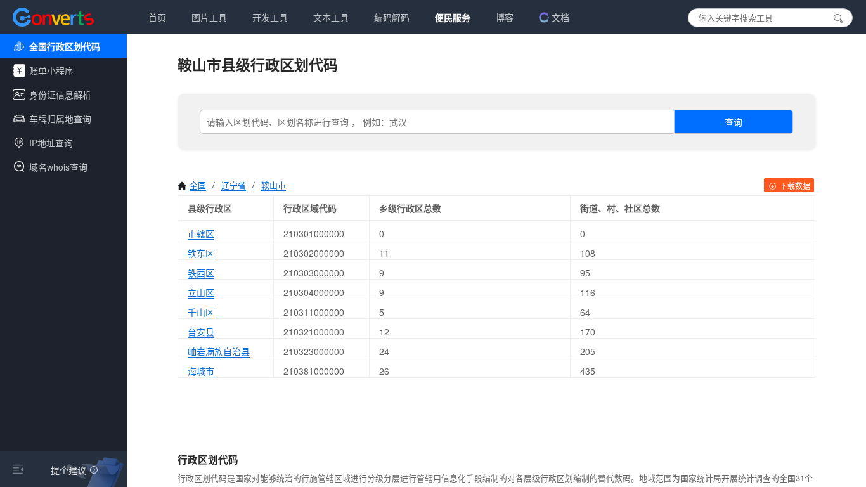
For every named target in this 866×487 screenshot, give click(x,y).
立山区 (201, 292)
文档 (560, 17)
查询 (733, 121)
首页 (157, 17)
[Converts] (53, 17)
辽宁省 (233, 185)
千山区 (201, 312)
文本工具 (331, 17)
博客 (505, 17)
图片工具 (209, 17)
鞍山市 (273, 185)
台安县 (201, 331)
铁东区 (201, 253)
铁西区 (201, 272)
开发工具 (270, 17)
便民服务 (452, 17)
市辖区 (201, 233)
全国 (198, 185)
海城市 (201, 371)
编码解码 (392, 17)
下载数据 (794, 185)
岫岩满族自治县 (219, 351)
